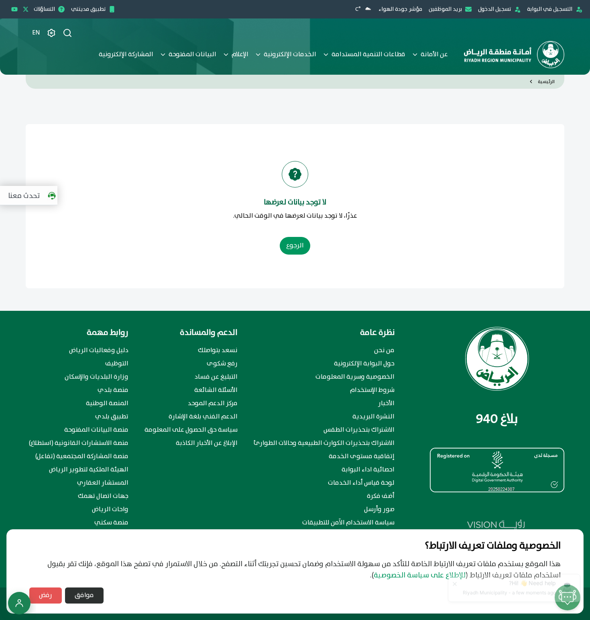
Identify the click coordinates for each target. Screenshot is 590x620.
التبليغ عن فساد (216, 377)
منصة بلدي (113, 390)
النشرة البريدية (373, 417)
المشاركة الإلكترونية (126, 54)
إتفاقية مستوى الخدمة (362, 456)
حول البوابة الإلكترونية (364, 364)
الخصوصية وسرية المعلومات (355, 377)
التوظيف (116, 364)
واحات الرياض (110, 509)
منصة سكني (111, 523)
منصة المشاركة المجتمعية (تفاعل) (81, 456)
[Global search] (67, 33)
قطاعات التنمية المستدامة (368, 54)
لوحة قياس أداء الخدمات (361, 483)
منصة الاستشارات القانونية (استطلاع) (78, 443)
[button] (30, 195)
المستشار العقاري (102, 483)
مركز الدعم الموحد (213, 403)
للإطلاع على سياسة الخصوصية (420, 575)
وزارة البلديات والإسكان (96, 377)
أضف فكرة (381, 496)
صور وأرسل (379, 509)
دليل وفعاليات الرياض (98, 350)
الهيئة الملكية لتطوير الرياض (88, 470)
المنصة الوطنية (107, 403)
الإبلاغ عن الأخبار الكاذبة (207, 443)
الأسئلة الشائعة (216, 390)
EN (36, 33)
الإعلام (240, 54)
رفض (45, 595)
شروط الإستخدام (372, 390)
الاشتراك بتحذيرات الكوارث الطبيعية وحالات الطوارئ (324, 443)
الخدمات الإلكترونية (290, 54)
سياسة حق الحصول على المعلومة (191, 430)
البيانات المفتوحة (192, 54)
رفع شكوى (222, 364)
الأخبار (386, 403)
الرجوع (295, 246)
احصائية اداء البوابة (368, 470)
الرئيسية (546, 82)
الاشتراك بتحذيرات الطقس (359, 430)
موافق (84, 595)
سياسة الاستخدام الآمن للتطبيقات (348, 523)
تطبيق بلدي (111, 417)
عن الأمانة (434, 54)
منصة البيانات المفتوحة (96, 430)
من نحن (384, 350)
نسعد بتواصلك (218, 350)
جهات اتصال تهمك (103, 496)
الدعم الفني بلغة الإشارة (203, 417)
